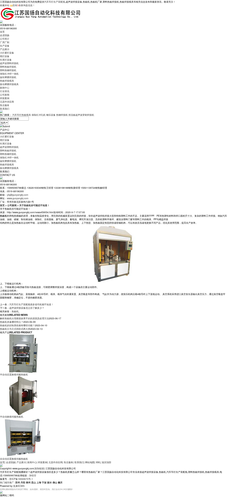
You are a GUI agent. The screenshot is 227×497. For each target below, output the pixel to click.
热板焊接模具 (7, 80)
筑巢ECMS (18, 486)
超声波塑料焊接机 (9, 63)
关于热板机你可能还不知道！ (34, 205)
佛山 (55, 482)
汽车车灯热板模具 (21, 114)
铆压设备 (51, 114)
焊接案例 (4, 98)
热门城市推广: (7, 482)
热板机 (15, 311)
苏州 (17, 482)
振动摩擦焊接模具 (9, 84)
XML (98, 462)
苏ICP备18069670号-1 (21, 479)
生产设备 (4, 45)
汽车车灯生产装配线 (54, 1)
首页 (2, 31)
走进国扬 (4, 35)
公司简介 (4, 38)
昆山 (33, 482)
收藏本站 (4, 5)
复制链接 (39, 468)
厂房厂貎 (4, 42)
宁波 (44, 482)
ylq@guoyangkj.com (17, 194)
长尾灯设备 (6, 59)
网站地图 (89, 462)
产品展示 (4, 49)
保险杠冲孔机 (39, 114)
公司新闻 (4, 94)
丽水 (49, 482)
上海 (39, 482)
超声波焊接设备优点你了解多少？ (26, 307)
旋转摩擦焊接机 (8, 77)
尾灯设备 (4, 56)
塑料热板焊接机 (8, 66)
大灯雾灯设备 (7, 52)
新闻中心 (4, 87)
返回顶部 (106, 462)
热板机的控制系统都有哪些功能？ (17, 325)
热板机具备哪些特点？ (11, 321)
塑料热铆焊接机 (8, 70)
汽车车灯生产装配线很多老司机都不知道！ (31, 304)
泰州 (28, 482)
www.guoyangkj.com (17, 198)
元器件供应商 (7, 101)
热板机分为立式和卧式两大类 (15, 328)
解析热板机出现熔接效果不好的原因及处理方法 (24, 318)
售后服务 (4, 105)
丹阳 (23, 482)
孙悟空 (32, 475)
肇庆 (60, 482)
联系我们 (4, 108)
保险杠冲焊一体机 (9, 73)
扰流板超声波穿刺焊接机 (81, 114)
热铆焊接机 (62, 114)
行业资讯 (4, 91)
